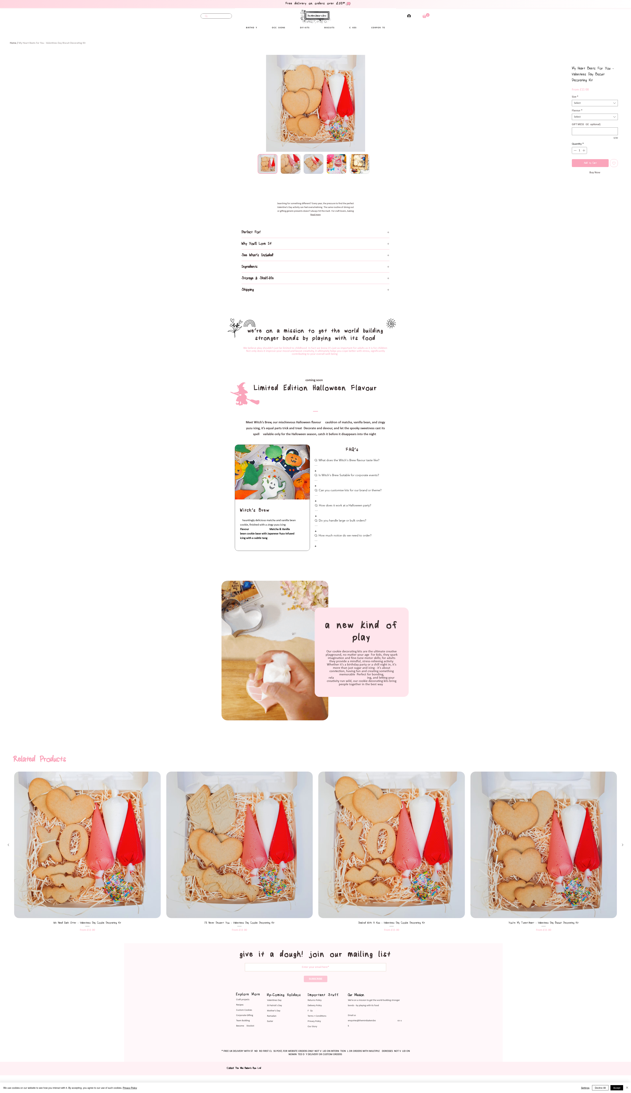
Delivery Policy (315, 1036)
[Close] (627, 1087)
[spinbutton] (579, 150)
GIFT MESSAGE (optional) (586, 124)
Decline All (600, 1087)
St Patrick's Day (274, 1036)
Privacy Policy (314, 1051)
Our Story (312, 1057)
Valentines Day (274, 1030)
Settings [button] (585, 1087)
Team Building (243, 1051)
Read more (315, 223)
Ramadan (271, 1046)
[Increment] (584, 150)
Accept (616, 1087)
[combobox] (595, 103)
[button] (279, 27)
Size (575, 96)
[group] (315, 882)
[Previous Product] (8, 875)
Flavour (577, 110)
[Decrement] (574, 150)
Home (13, 43)
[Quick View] (87, 875)
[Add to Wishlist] (614, 163)
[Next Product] (623, 875)
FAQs (310, 1041)
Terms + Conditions (317, 1046)
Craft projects (242, 1030)
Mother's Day (273, 1041)
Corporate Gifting (244, 1046)
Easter (270, 1051)
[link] (426, 15)
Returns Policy (315, 1030)
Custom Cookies (244, 1040)
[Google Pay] (595, 181)
